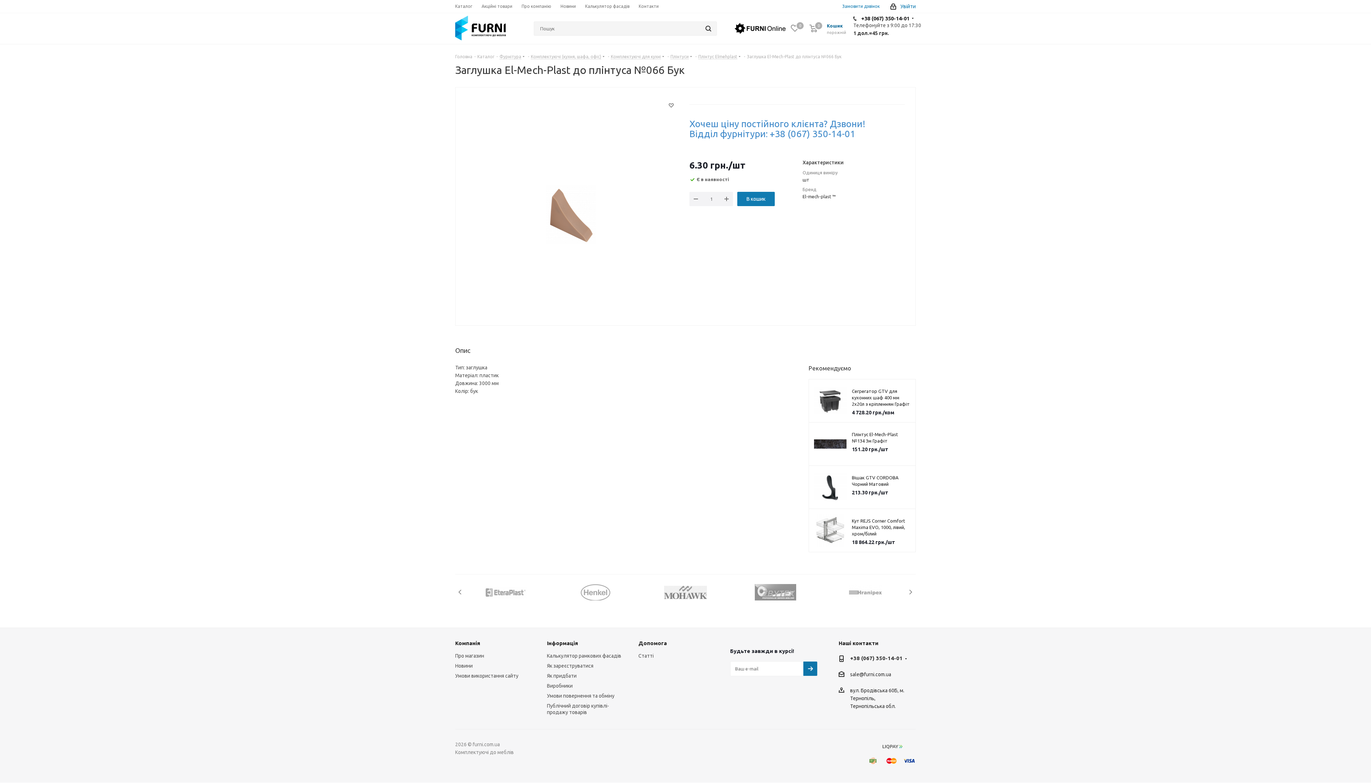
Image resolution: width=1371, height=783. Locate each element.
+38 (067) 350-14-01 (885, 18)
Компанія (467, 643)
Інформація (562, 643)
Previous (460, 592)
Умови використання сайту (486, 676)
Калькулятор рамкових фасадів (584, 656)
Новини (464, 666)
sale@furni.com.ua (870, 675)
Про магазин (469, 656)
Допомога (652, 643)
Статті (646, 656)
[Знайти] (708, 28)
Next (910, 592)
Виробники (560, 686)
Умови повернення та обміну (580, 696)
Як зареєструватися (570, 666)
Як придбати (562, 676)
